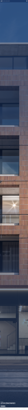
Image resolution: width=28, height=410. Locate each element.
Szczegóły (3, 405)
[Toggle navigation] (26, 1)
